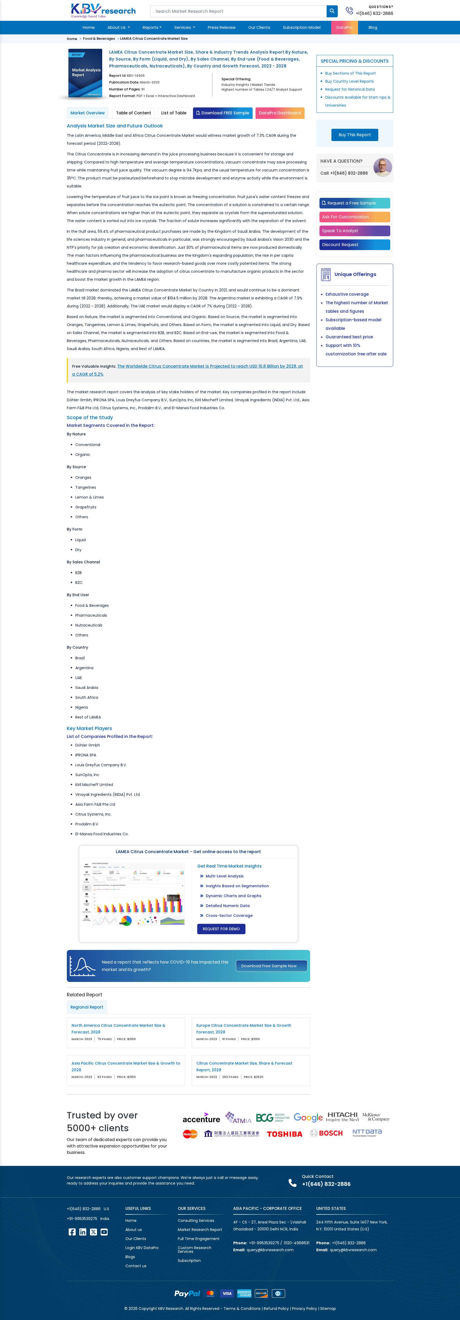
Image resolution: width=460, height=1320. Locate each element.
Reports (150, 27)
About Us (117, 27)
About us (133, 1229)
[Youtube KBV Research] (104, 1232)
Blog (373, 27)
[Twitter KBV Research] (93, 1232)
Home (89, 27)
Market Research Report (200, 1229)
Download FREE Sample (224, 113)
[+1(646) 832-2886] (352, 10)
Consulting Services (196, 1220)
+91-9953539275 (82, 1218)
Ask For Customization (345, 217)
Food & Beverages (99, 38)
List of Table (173, 113)
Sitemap (328, 1308)
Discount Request (340, 245)
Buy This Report (355, 135)
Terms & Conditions (242, 1308)
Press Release (222, 27)
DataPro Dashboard (280, 113)
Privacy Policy (304, 1308)
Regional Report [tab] (87, 1007)
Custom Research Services (194, 1249)
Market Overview (88, 113)
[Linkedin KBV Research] (82, 1232)
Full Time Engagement (199, 1239)
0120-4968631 (296, 1243)
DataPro (344, 27)
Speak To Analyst (340, 231)
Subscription (189, 1260)
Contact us (135, 1266)
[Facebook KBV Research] (72, 1232)
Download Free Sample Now (269, 966)
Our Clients (259, 27)
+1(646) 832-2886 (374, 13)
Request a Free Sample (351, 203)
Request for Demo (221, 929)
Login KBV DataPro (142, 1248)
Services (183, 27)
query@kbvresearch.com (270, 1250)
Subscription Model (302, 27)
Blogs (130, 1257)
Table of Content (133, 113)
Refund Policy (276, 1308)
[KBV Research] (103, 10)
